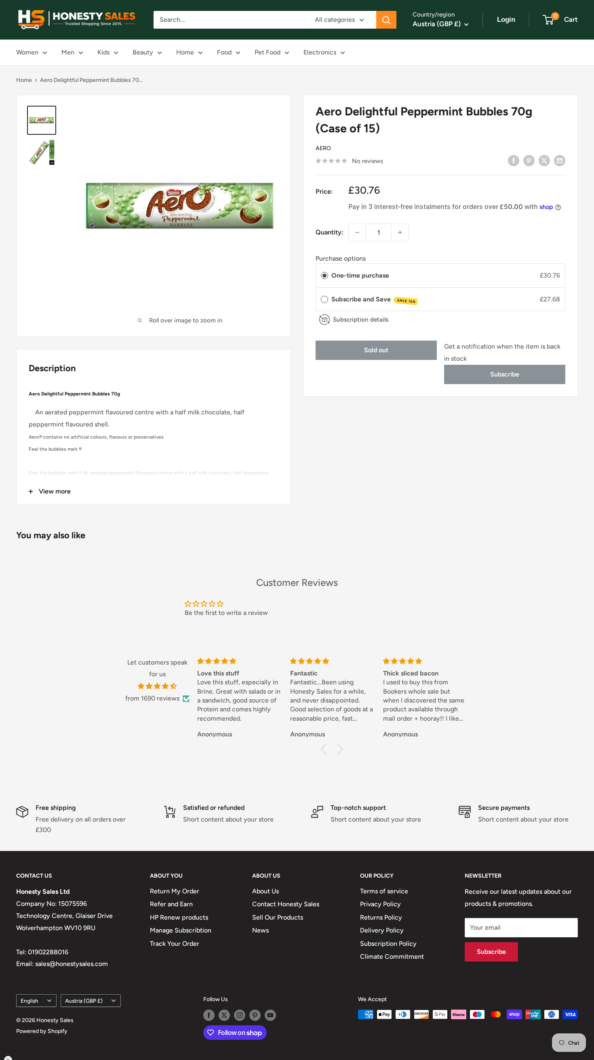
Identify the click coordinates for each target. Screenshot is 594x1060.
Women (27, 52)
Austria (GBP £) (84, 1000)
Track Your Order (174, 943)
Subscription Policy (388, 943)
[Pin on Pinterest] (529, 160)
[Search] (386, 20)
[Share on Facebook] (513, 160)
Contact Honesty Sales (285, 904)
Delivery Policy (382, 930)
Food (224, 52)
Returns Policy (381, 917)
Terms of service (384, 891)
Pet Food (267, 52)
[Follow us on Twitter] (224, 1015)
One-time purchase (360, 275)
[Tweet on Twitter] (544, 160)
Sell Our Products (277, 917)
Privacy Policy (380, 904)
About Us (265, 891)
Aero (323, 148)
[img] (157, 686)
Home (185, 52)
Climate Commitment (392, 956)
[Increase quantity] (400, 232)
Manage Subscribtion (180, 930)
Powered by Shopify (41, 1031)
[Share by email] (559, 160)
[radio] (324, 275)
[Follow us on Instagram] (239, 1015)
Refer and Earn (171, 904)
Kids (103, 52)
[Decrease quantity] (357, 232)
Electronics (319, 52)
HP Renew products (179, 917)
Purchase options (341, 258)
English (29, 1000)
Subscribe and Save (373, 299)
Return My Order (174, 891)
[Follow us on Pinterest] (255, 1015)
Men (67, 52)
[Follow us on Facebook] (209, 1015)
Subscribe (504, 374)
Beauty (143, 52)
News (260, 930)
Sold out (376, 350)
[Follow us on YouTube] (270, 1015)
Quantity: (329, 232)
